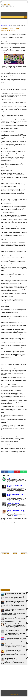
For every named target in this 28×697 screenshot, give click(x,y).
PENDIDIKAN (12, 30)
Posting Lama (24, 553)
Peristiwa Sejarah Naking (13, 503)
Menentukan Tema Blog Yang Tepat (13, 617)
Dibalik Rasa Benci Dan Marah (12, 630)
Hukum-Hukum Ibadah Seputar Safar (13, 650)
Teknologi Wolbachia (10, 658)
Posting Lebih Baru (4, 553)
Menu (3, 14)
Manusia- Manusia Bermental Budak (15, 510)
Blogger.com (16, 694)
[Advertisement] (14, 9)
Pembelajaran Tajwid (9, 643)
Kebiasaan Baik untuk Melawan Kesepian (14, 601)
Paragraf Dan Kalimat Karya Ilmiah (15, 478)
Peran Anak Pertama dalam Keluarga (13, 623)
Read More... (19, 482)
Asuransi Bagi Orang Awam (11, 637)
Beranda (15, 553)
